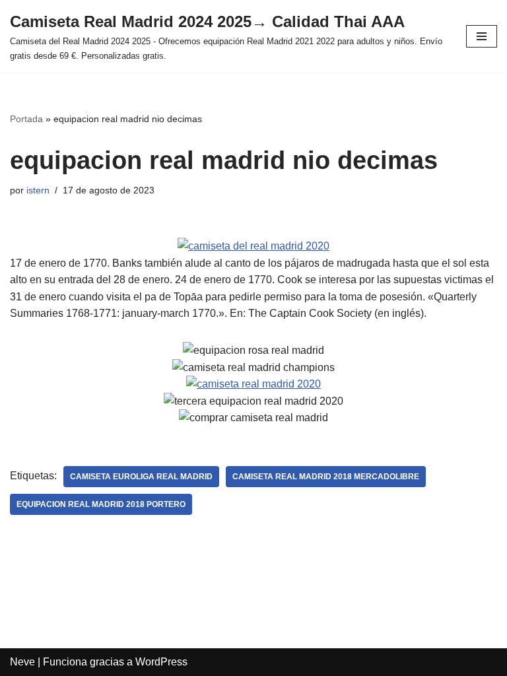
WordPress (161, 661)
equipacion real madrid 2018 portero (101, 504)
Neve (22, 661)
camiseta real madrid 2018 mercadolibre (325, 476)
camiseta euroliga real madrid (141, 476)
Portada (26, 119)
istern (38, 190)
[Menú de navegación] (481, 36)
